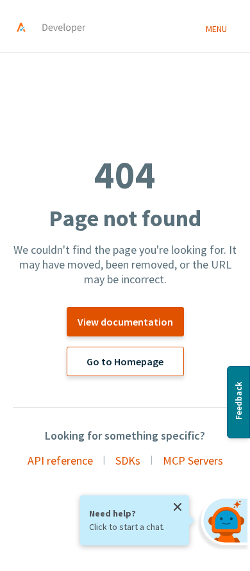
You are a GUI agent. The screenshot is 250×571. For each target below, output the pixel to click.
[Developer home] (62, 27)
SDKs (127, 460)
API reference (60, 460)
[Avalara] (21, 27)
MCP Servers (193, 460)
